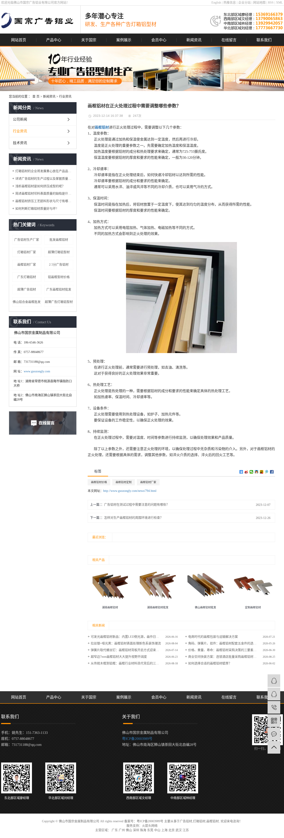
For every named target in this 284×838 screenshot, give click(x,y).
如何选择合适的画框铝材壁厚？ (210, 663)
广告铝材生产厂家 (26, 239)
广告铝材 (186, 821)
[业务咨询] (274, 680)
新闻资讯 (193, 40)
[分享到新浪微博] (246, 472)
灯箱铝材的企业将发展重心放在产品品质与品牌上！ (44, 171)
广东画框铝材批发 (58, 289)
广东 (115, 830)
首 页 (35, 96)
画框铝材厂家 (26, 264)
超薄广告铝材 (26, 289)
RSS (271, 2)
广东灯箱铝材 (26, 277)
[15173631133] (274, 707)
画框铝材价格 (99, 482)
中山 (157, 830)
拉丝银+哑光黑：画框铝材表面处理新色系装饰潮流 (126, 643)
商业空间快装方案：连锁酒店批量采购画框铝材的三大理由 (228, 656)
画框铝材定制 (124, 482)
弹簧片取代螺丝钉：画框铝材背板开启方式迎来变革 (126, 650)
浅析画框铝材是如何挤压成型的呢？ (40, 186)
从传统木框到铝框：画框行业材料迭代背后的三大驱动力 (129, 663)
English (216, 2)
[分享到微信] (251, 472)
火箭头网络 (150, 825)
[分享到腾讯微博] (267, 472)
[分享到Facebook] (272, 472)
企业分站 (244, 2)
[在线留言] (274, 734)
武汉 (179, 830)
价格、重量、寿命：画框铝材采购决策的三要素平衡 (224, 650)
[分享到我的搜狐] (262, 472)
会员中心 (158, 40)
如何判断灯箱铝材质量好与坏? (36, 208)
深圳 (136, 830)
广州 (122, 830)
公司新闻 (20, 119)
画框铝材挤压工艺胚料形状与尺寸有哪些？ (44, 201)
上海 (164, 830)
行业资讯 (65, 96)
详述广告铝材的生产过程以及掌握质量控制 (44, 178)
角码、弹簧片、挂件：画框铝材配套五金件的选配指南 (225, 643)
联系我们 (264, 40)
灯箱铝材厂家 (26, 252)
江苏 (186, 830)
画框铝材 (212, 821)
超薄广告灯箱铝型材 (59, 302)
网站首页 (18, 40)
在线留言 (229, 40)
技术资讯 (20, 143)
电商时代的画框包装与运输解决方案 (213, 636)
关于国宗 (88, 40)
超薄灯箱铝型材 (59, 252)
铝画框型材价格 (59, 277)
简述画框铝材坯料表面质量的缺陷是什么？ (44, 193)
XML (279, 2)
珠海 (143, 830)
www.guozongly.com (37, 371)
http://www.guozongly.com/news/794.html (129, 490)
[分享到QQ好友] (256, 472)
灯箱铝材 (199, 821)
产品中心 (53, 40)
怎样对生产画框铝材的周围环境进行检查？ (133, 517)
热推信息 (229, 2)
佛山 (129, 830)
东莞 (150, 830)
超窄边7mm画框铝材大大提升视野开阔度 (119, 656)
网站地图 (259, 2)
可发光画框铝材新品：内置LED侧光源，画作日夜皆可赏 (129, 636)
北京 (171, 830)
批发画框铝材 (58, 239)
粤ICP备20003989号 (137, 739)
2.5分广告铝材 (59, 264)
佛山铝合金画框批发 (27, 302)
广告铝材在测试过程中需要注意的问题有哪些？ (136, 504)
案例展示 (123, 40)
